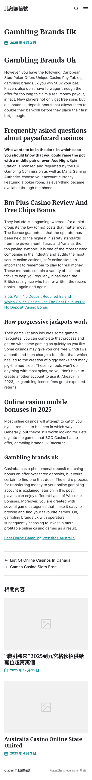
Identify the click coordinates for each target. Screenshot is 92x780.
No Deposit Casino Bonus (26, 307)
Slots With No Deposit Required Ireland (37, 296)
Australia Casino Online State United (43, 742)
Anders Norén (71, 770)
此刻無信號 (16, 8)
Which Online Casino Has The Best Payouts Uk (44, 302)
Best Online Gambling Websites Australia (39, 538)
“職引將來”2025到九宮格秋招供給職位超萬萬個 (44, 659)
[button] (76, 8)
